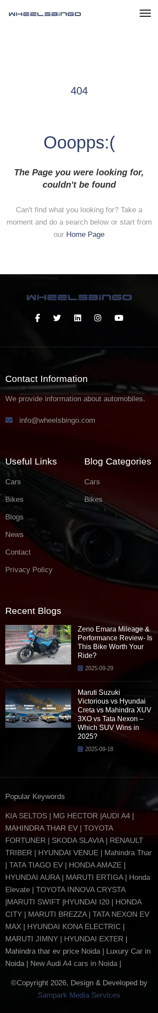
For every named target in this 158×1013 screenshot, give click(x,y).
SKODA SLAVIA (78, 840)
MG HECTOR (75, 816)
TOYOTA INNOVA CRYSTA (80, 890)
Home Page (85, 234)
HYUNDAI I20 (86, 902)
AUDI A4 (116, 816)
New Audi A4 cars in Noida (74, 963)
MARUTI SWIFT (34, 902)
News (14, 534)
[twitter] (57, 318)
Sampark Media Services (79, 995)
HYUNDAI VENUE (68, 853)
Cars (13, 482)
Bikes (14, 499)
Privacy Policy (29, 570)
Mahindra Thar (128, 853)
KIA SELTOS (26, 816)
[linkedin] (77, 318)
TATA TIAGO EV (37, 865)
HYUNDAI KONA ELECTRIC (74, 926)
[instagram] (97, 318)
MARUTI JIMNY (31, 939)
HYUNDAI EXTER (95, 939)
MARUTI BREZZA (58, 914)
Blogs (14, 517)
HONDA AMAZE (95, 865)
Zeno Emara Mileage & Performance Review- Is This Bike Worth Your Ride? (115, 642)
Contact (18, 552)
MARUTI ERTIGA (94, 877)
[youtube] (119, 318)
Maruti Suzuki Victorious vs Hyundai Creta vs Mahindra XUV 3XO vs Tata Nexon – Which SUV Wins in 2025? (114, 714)
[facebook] (37, 318)
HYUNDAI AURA (32, 877)
